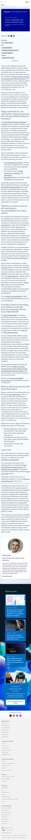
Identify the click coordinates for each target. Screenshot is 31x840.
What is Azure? (4, 723)
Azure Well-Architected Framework (10, 50)
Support (3, 767)
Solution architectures (6, 765)
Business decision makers (8, 57)
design (21, 171)
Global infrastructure (6, 727)
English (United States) (8, 827)
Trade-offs (7, 177)
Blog (2, 790)
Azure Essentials (5, 734)
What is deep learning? (6, 814)
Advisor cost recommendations (17, 258)
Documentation (5, 787)
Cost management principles (13, 162)
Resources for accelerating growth (8, 763)
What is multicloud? (5, 810)
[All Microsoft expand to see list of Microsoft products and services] (2, 2)
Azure (3, 5)
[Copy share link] (6, 36)
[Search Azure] (5, 2)
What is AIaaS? (4, 816)
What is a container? (5, 821)
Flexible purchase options (6, 750)
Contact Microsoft (9, 835)
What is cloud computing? (6, 807)
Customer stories (5, 736)
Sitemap (3, 835)
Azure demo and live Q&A (6, 770)
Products (3, 743)
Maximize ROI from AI (6, 754)
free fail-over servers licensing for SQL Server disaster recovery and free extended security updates (14, 369)
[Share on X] (11, 36)
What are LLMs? (5, 819)
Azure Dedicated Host (11, 332)
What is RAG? (4, 823)
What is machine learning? (7, 812)
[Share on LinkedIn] (14, 36)
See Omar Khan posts (7, 576)
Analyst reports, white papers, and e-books (10, 799)
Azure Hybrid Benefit (7, 47)
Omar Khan (8, 24)
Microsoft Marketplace (6, 778)
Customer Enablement (7, 53)
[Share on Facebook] (8, 36)
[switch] (29, 1)
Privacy (14, 835)
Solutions (3, 761)
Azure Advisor (5, 225)
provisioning (8, 173)
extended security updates (9, 469)
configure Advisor (12, 276)
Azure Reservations (15, 394)
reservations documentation (10, 460)
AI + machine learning (7, 42)
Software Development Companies (8, 776)
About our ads (14, 837)
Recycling (9, 837)
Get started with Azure (6, 725)
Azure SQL (24, 330)
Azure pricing (4, 745)
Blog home (8, 11)
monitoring (16, 173)
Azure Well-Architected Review (11, 187)
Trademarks (25, 835)
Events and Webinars (6, 796)
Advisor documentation (14, 296)
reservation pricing (17, 467)
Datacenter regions (5, 730)
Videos (3, 801)
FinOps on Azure (5, 752)
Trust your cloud (5, 732)
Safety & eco (4, 837)
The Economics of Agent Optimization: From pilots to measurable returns (15, 637)
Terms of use (19, 835)
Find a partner (4, 781)
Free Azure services (5, 747)
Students (3, 794)
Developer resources (6, 792)
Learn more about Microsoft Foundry (15, 702)
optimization (8, 175)
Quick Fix (4, 267)
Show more (15, 60)
